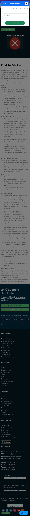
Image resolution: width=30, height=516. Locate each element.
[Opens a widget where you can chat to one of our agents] (23, 513)
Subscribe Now (15, 23)
